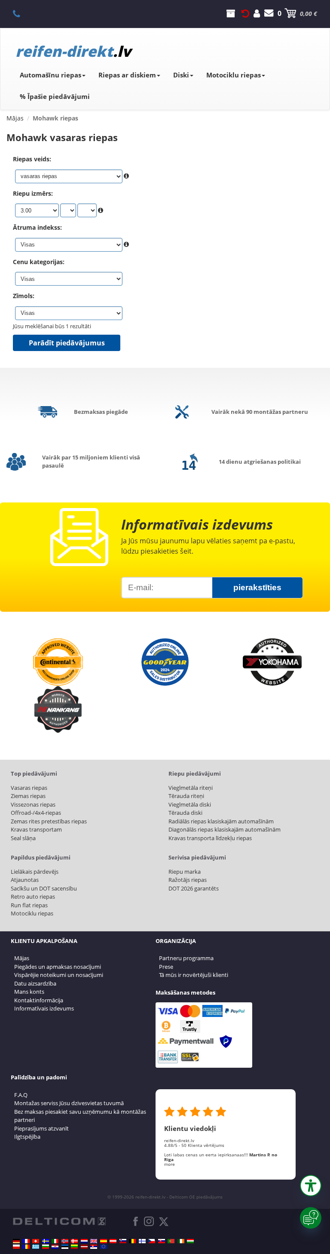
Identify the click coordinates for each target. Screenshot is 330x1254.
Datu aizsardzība (35, 983)
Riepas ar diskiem (127, 75)
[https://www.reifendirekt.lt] (74, 1247)
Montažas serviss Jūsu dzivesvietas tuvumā (69, 1103)
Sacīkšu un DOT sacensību (44, 888)
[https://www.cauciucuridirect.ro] (26, 1247)
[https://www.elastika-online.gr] (35, 1247)
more (169, 1164)
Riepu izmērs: (33, 193)
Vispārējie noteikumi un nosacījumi (58, 975)
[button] (310, 1185)
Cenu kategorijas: (38, 262)
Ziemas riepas (28, 796)
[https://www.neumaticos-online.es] (103, 1241)
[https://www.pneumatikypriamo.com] (161, 1241)
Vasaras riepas (29, 788)
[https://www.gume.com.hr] (55, 1247)
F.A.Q (21, 1095)
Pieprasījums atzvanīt (41, 1128)
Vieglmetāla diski (189, 804)
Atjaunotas (25, 880)
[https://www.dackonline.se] (45, 1241)
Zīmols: (23, 296)
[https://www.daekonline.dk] (74, 1241)
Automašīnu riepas (50, 75)
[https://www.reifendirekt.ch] (35, 1241)
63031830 (21, 13)
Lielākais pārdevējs (34, 871)
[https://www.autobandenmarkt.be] (132, 1241)
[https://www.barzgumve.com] (45, 1247)
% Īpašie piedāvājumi (55, 96)
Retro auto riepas (33, 896)
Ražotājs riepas (187, 880)
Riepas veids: (32, 159)
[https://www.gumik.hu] (190, 1241)
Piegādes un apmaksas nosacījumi (57, 967)
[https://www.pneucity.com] (171, 1241)
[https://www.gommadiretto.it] (55, 1241)
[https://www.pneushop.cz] (151, 1241)
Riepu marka (184, 871)
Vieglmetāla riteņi (190, 788)
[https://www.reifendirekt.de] (16, 1241)
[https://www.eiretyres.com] (180, 1241)
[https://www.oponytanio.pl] (16, 1247)
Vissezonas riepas (33, 804)
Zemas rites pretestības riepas (49, 821)
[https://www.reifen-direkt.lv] (84, 1247)
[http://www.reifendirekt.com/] (103, 1247)
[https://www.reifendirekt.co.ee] (64, 1247)
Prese (166, 967)
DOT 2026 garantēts (193, 888)
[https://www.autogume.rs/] (93, 1247)
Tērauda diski (185, 812)
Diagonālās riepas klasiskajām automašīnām (224, 829)
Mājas (21, 958)
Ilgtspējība (27, 1136)
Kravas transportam (36, 829)
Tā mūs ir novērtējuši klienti (193, 975)
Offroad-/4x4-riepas (36, 812)
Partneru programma (186, 958)
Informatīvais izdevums (44, 1008)
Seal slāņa (23, 838)
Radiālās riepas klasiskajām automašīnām (221, 821)
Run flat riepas (29, 905)
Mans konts (29, 991)
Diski (181, 75)
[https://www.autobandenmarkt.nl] (84, 1241)
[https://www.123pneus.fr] (26, 1241)
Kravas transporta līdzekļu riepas (210, 838)
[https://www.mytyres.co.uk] (93, 1241)
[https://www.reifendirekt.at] (113, 1241)
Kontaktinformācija (38, 1000)
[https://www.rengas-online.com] (142, 1241)
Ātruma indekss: (37, 227)
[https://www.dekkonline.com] (64, 1241)
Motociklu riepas (233, 75)
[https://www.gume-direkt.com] (122, 1241)
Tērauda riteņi (186, 796)
